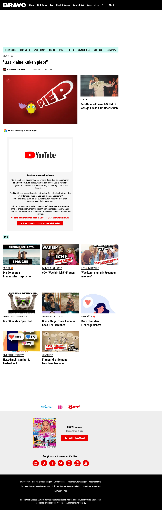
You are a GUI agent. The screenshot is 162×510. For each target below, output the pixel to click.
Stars (31, 5)
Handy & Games (63, 5)
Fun (51, 5)
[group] (59, 49)
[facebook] (52, 463)
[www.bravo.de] (14, 5)
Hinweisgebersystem (91, 486)
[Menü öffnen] (116, 5)
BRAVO (6, 56)
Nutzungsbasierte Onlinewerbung (35, 486)
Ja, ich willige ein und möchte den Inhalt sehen (40, 223)
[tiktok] (44, 463)
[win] (86, 463)
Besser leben (93, 5)
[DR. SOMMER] (46, 406)
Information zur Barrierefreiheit (66, 486)
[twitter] (61, 463)
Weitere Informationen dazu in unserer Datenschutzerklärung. (40, 218)
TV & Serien (42, 5)
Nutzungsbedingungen (42, 482)
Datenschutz (59, 482)
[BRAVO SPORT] (74, 406)
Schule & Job (78, 5)
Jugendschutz (95, 482)
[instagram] (36, 463)
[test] (69, 463)
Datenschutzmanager (77, 482)
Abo (65, 491)
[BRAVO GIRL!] (60, 406)
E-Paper (58, 491)
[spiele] (77, 463)
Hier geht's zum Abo (75, 438)
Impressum (25, 482)
